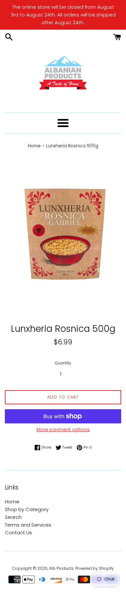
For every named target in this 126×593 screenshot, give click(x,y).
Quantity (63, 363)
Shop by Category (26, 509)
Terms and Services (28, 524)
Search (13, 517)
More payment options (63, 429)
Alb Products (61, 568)
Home (12, 501)
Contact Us (18, 532)
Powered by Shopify (94, 568)
